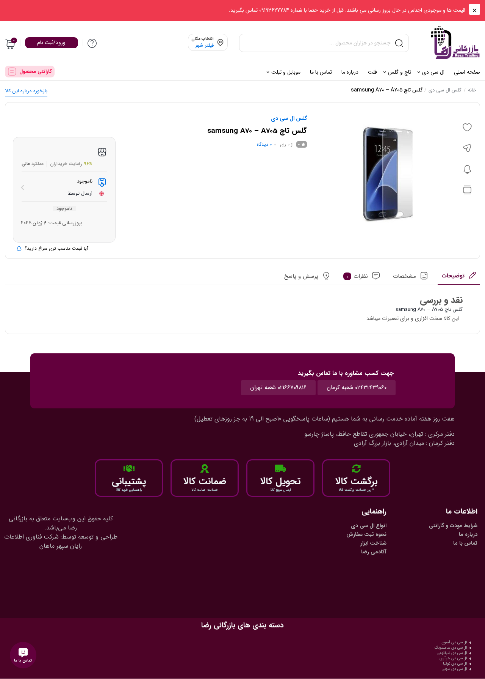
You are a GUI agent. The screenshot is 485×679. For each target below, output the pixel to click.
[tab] (459, 278)
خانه (472, 90)
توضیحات (453, 276)
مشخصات (404, 276)
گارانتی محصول (35, 71)
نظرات (357, 276)
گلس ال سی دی (445, 90)
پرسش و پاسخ (301, 276)
